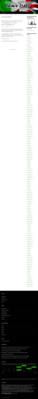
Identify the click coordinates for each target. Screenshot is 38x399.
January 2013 (29, 280)
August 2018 (29, 159)
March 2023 (29, 67)
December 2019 (29, 130)
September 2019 (29, 136)
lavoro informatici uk (23, 390)
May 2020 (28, 121)
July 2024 (28, 53)
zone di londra (16, 393)
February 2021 (29, 105)
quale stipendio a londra (11, 391)
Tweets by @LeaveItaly (30, 30)
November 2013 (29, 262)
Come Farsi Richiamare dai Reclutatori (7, 354)
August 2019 (29, 138)
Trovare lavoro (3, 296)
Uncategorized (6, 393)
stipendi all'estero (24, 391)
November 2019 (29, 132)
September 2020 (29, 114)
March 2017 (29, 190)
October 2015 (29, 221)
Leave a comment (9, 26)
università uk (12, 393)
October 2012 (29, 286)
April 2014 (28, 253)
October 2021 (29, 91)
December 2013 (29, 260)
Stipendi (2, 301)
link (6, 41)
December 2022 (29, 73)
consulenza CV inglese (16, 388)
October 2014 (29, 242)
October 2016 (29, 199)
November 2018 (29, 154)
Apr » (35, 372)
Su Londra (3, 329)
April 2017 (28, 188)
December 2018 (29, 152)
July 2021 (28, 96)
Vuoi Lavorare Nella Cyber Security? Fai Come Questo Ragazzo (11, 350)
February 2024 (29, 56)
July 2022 (28, 78)
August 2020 (29, 116)
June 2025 (28, 44)
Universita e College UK (5, 310)
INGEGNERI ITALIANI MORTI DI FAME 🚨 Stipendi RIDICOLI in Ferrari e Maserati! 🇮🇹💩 (15, 356)
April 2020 (28, 123)
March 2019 (29, 147)
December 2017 (29, 174)
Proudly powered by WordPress (5, 397)
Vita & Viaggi (3, 334)
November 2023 (29, 60)
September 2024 (29, 49)
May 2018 (28, 165)
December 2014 (29, 239)
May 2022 (28, 82)
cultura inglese (9, 389)
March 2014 (29, 255)
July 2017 (28, 183)
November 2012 (29, 284)
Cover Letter (3, 298)
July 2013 (28, 269)
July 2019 (28, 139)
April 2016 (28, 210)
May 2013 (28, 273)
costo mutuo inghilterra (30, 388)
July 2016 (28, 204)
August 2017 (29, 181)
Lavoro (18, 390)
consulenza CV (11, 388)
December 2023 (29, 58)
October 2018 (29, 156)
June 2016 (28, 206)
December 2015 (29, 217)
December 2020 (29, 109)
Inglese (2, 327)
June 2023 (28, 64)
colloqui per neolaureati (5, 386)
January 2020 (29, 129)
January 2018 (29, 172)
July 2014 (28, 248)
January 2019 (29, 150)
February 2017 (29, 192)
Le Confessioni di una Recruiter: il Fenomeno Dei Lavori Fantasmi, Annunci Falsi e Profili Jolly (15, 347)
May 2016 (28, 208)
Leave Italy (3, 12)
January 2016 (29, 215)
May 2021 (28, 100)
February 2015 (29, 235)
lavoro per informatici (30, 390)
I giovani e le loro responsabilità (9, 23)
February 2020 (29, 127)
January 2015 (29, 237)
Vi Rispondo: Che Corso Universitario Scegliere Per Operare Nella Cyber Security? (14, 348)
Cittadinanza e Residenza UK (5, 315)
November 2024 (29, 47)
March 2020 (29, 125)
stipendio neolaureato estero (30, 391)
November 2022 (29, 74)
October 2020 (29, 112)
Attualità (2, 325)
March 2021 (29, 103)
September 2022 (29, 76)
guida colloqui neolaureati (18, 389)
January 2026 (29, 42)
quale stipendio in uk (17, 391)
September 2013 (29, 266)
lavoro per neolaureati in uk (4, 391)
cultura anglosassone (4, 389)
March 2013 (29, 277)
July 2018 (28, 161)
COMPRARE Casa (4, 313)
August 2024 (29, 51)
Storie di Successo (4, 308)
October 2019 (29, 134)
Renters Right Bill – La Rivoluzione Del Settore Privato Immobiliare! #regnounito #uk (14, 352)
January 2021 (29, 107)
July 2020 (28, 118)
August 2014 (29, 246)
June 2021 (28, 98)
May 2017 (28, 186)
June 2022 (28, 80)
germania (13, 389)
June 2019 (28, 141)
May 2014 (28, 251)
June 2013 (28, 271)
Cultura (2, 331)
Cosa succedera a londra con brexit (23, 388)
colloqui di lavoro (11, 385)
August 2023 (29, 62)
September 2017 (29, 179)
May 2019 (28, 143)
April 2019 (28, 145)
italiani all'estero (27, 389)
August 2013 (29, 268)
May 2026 (28, 38)
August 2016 (29, 203)
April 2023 (28, 65)
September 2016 (29, 201)
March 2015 (29, 233)
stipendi (21, 391)
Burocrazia (3, 319)
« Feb (2, 372)
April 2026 (28, 40)
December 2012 (29, 282)
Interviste (2, 317)
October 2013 (29, 264)
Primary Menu (37, 13)
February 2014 (29, 257)
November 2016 (29, 197)
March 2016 (29, 212)
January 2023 (29, 71)
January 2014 (29, 259)
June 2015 (28, 228)
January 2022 (29, 85)
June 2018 (28, 163)
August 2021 (29, 94)
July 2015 (28, 226)
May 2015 (28, 230)
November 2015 (29, 219)
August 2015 (29, 224)
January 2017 (29, 194)
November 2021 (29, 89)
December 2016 (29, 195)
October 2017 (29, 177)
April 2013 (28, 275)
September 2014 (29, 244)
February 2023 (29, 69)
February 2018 (29, 170)
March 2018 (29, 168)
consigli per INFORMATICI (5, 388)
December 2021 (29, 87)
